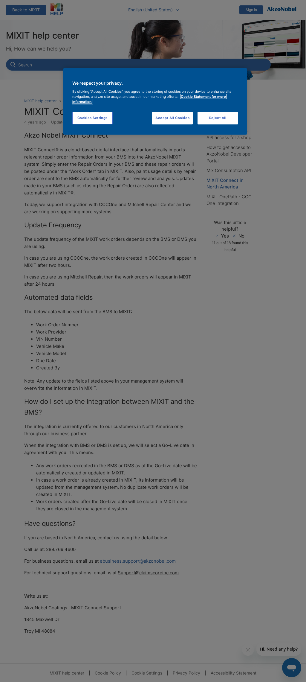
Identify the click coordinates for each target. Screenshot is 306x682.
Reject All (218, 118)
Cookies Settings (92, 118)
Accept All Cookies (172, 118)
